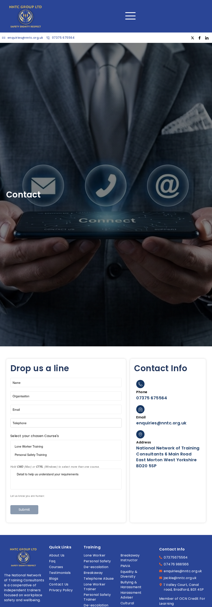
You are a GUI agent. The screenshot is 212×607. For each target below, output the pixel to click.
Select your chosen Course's (34, 436)
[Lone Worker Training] (66, 446)
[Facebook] (200, 38)
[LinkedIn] (207, 38)
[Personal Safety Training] (66, 454)
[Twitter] (192, 38)
